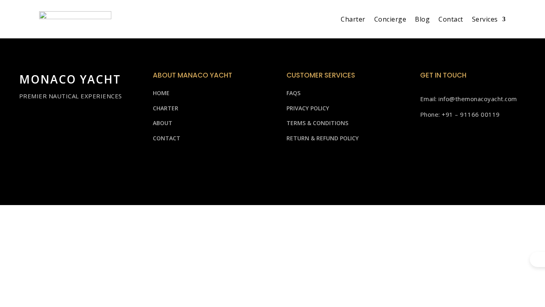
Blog (422, 19)
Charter (353, 19)
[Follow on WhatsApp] (478, 159)
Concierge (390, 19)
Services (485, 19)
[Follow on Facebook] (430, 159)
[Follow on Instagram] (454, 159)
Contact (450, 19)
